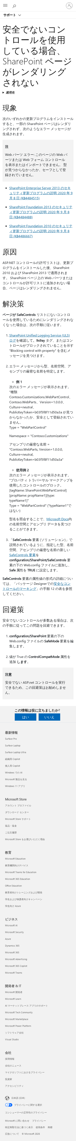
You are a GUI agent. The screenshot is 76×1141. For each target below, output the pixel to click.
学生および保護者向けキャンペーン (23, 899)
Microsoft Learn (13, 998)
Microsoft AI (11, 925)
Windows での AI (13, 772)
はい (25, 717)
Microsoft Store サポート (18, 818)
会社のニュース (13, 1065)
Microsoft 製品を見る (16, 779)
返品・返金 (11, 825)
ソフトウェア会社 (14, 1032)
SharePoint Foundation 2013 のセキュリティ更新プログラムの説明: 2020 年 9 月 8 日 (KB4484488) (40, 212)
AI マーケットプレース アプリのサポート (26, 1005)
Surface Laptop (12, 745)
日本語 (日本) (18, 1097)
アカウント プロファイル (18, 805)
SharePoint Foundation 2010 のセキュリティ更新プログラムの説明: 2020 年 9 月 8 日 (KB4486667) (40, 231)
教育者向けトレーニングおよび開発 (23, 892)
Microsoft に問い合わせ (17, 1120)
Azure (8, 938)
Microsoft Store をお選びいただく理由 (25, 839)
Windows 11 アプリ (15, 786)
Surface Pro (11, 738)
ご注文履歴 (11, 832)
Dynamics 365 (12, 945)
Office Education (13, 885)
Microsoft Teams (13, 972)
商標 (50, 1127)
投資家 (8, 1079)
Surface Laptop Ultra (15, 752)
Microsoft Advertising (16, 959)
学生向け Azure (13, 905)
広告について (12, 1133)
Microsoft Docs (57, 519)
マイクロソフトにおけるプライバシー (25, 1072)
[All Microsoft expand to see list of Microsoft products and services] (5, 6)
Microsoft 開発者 (13, 992)
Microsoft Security (14, 932)
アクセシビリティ (14, 1085)
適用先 (10, 92)
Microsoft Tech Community (19, 1012)
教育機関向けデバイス (16, 865)
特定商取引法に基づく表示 (19, 1127)
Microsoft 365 (12, 952)
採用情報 (9, 1058)
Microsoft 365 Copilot (16, 965)
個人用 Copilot (12, 765)
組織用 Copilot (12, 759)
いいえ (49, 717)
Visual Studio (12, 1039)
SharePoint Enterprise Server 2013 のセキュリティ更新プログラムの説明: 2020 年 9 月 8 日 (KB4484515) (41, 193)
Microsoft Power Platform (18, 1025)
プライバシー (39, 1120)
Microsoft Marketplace (16, 1019)
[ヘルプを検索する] (14, 5)
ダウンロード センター (17, 812)
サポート (10, 15)
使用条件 (40, 1127)
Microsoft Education (15, 858)
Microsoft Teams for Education (20, 872)
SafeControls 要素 (22, 555)
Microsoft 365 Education (17, 878)
